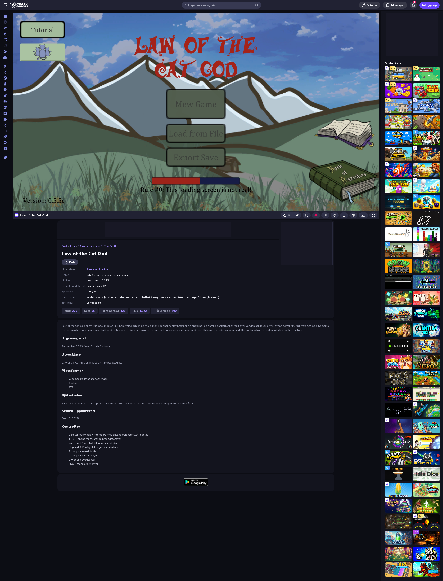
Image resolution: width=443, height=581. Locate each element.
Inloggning (429, 5)
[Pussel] (5, 119)
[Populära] (5, 34)
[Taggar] (5, 157)
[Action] (5, 66)
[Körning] (5, 101)
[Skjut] (5, 131)
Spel (64, 246)
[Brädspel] (5, 84)
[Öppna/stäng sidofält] (5, 5)
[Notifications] (413, 5)
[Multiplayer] (5, 51)
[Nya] (5, 28)
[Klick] (5, 96)
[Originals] (5, 46)
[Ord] (5, 113)
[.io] (5, 90)
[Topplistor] (5, 57)
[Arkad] (5, 72)
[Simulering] (5, 125)
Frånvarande (85, 246)
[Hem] (5, 16)
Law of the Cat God (107, 246)
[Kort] (5, 107)
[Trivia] (5, 149)
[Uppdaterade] (5, 40)
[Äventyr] (5, 78)
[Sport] (5, 137)
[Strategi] (5, 143)
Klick (72, 246)
